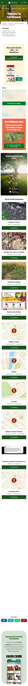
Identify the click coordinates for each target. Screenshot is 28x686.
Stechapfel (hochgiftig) (14, 282)
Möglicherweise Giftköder (14, 312)
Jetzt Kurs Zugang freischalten (15, 145)
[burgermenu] (2, 2)
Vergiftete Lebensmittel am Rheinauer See (14, 461)
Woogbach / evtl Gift (14, 222)
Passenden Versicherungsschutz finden (14, 58)
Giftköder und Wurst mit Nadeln (14, 431)
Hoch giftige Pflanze (14, 491)
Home (3, 8)
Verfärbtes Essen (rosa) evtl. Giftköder (14, 252)
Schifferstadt (13, 8)
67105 (19, 8)
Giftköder (8, 8)
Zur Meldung (14, 228)
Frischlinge (14, 402)
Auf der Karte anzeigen (14, 103)
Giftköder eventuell (14, 342)
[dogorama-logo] (13, 2)
